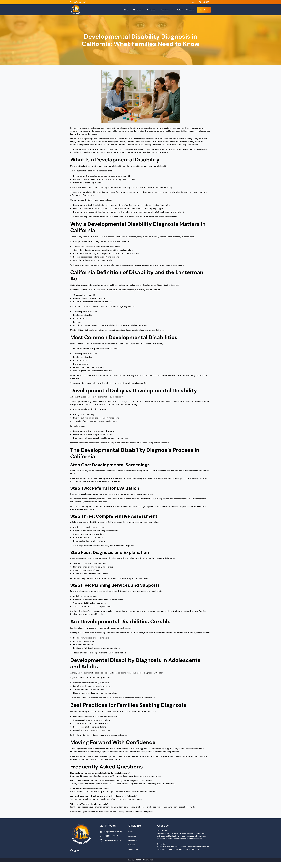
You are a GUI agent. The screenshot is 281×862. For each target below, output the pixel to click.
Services (151, 10)
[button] (138, 10)
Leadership (132, 840)
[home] (75, 9)
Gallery (180, 10)
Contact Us (133, 849)
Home (127, 10)
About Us (137, 10)
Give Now (204, 10)
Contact (190, 10)
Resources (165, 10)
